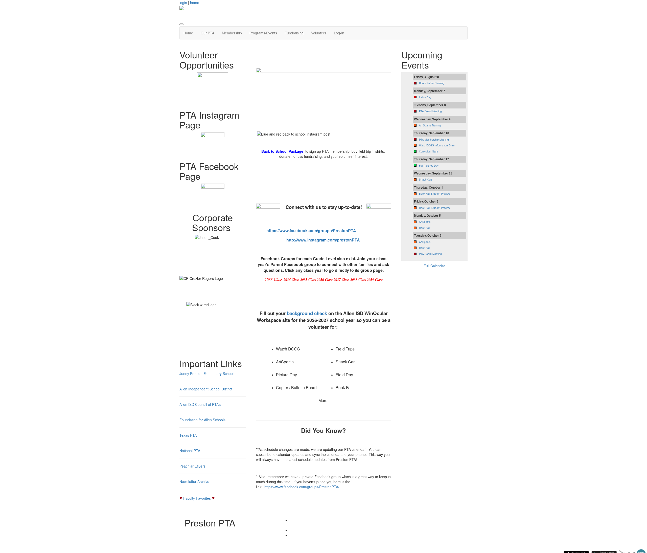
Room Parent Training (431, 83)
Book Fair (424, 228)
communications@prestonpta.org (328, 535)
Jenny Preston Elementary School (206, 373)
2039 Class (375, 279)
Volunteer (318, 32)
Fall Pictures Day (428, 165)
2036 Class (325, 279)
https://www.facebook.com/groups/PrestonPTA (311, 230)
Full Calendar (434, 265)
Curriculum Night (428, 151)
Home (188, 32)
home (194, 2)
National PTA (189, 450)
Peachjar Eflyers (192, 466)
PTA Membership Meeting (434, 139)
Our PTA (207, 32)
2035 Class (308, 279)
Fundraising (294, 32)
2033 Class (274, 279)
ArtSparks (424, 222)
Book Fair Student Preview (434, 193)
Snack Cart (425, 179)
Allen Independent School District (205, 388)
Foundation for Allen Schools (202, 419)
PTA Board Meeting (430, 111)
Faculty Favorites (197, 498)
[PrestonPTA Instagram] (212, 144)
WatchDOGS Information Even (437, 145)
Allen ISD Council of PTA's (200, 404)
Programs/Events (263, 32)
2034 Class (291, 279)
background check (307, 313)
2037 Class (341, 279)
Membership (232, 32)
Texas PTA (188, 435)
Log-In (339, 32)
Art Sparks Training (430, 125)
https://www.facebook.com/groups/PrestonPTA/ (301, 486)
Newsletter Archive (194, 481)
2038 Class (358, 279)
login (183, 2)
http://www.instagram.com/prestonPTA (323, 240)
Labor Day (425, 97)
